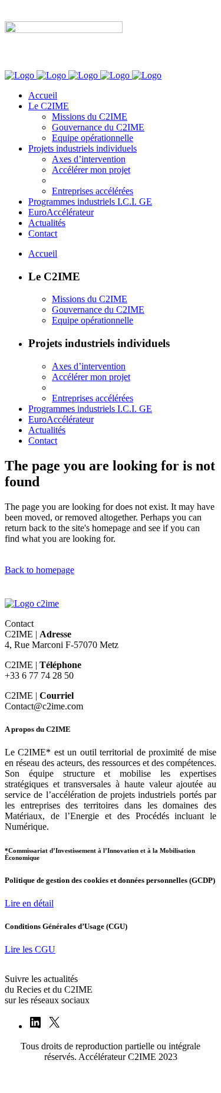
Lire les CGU (30, 949)
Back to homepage (39, 570)
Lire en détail (29, 903)
